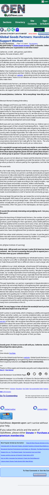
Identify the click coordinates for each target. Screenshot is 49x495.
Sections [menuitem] (7, 22)
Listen (39, 30)
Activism (12, 388)
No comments (33, 43)
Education (19, 388)
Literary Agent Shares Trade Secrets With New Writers (17, 461)
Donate (30, 432)
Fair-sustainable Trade (36, 388)
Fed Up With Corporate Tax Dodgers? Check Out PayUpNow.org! (20, 458)
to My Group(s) (5, 392)
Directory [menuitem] (20, 22)
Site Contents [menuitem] (32, 22)
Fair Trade (26, 388)
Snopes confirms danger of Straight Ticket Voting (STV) (17, 455)
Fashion (45, 388)
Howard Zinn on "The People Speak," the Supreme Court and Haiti (21, 452)
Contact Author (10, 409)
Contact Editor (42, 409)
